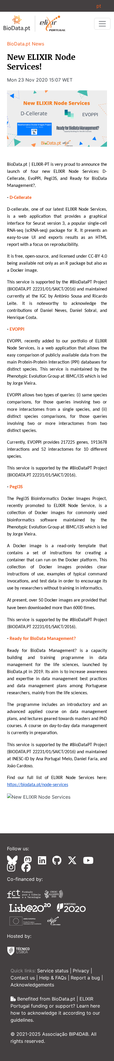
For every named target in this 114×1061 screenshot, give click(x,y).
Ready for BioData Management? (43, 638)
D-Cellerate (21, 197)
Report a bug (86, 978)
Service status (53, 971)
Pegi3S (16, 487)
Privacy (82, 971)
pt (98, 6)
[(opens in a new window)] (14, 860)
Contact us (23, 978)
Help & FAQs (53, 978)
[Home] (34, 23)
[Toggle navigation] (102, 24)
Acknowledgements (32, 985)
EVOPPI (17, 329)
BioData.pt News (25, 44)
